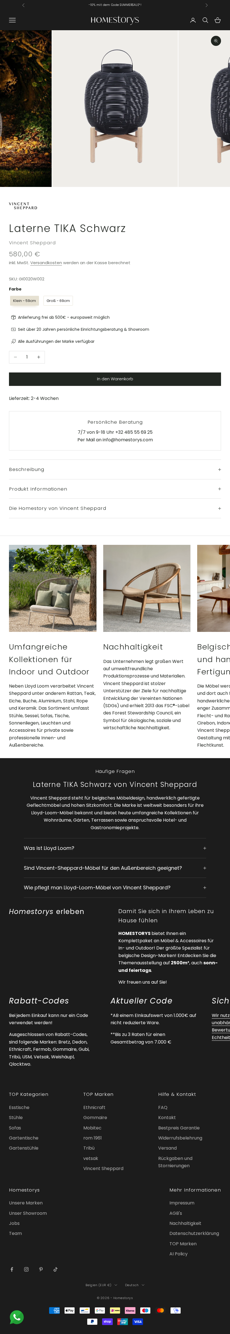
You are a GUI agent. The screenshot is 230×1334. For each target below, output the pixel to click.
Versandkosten (46, 263)
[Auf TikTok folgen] (55, 1269)
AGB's (175, 1213)
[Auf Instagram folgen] (26, 1269)
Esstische (19, 1107)
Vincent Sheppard (32, 242)
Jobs (14, 1223)
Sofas (15, 1128)
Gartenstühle (23, 1148)
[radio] (24, 301)
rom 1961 (92, 1138)
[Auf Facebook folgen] (12, 1269)
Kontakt (167, 1117)
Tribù (89, 1148)
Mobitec (92, 1128)
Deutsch (132, 1285)
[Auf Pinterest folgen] (41, 1269)
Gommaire (95, 1117)
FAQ (162, 1107)
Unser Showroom (28, 1213)
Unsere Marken (26, 1203)
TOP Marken (183, 1244)
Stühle (16, 1117)
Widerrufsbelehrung (180, 1138)
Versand (167, 1148)
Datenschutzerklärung (194, 1233)
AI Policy (178, 1254)
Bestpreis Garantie (179, 1128)
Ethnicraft (94, 1107)
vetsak (90, 1158)
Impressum (181, 1203)
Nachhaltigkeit (185, 1223)
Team (15, 1233)
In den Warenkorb (115, 379)
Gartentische (23, 1138)
